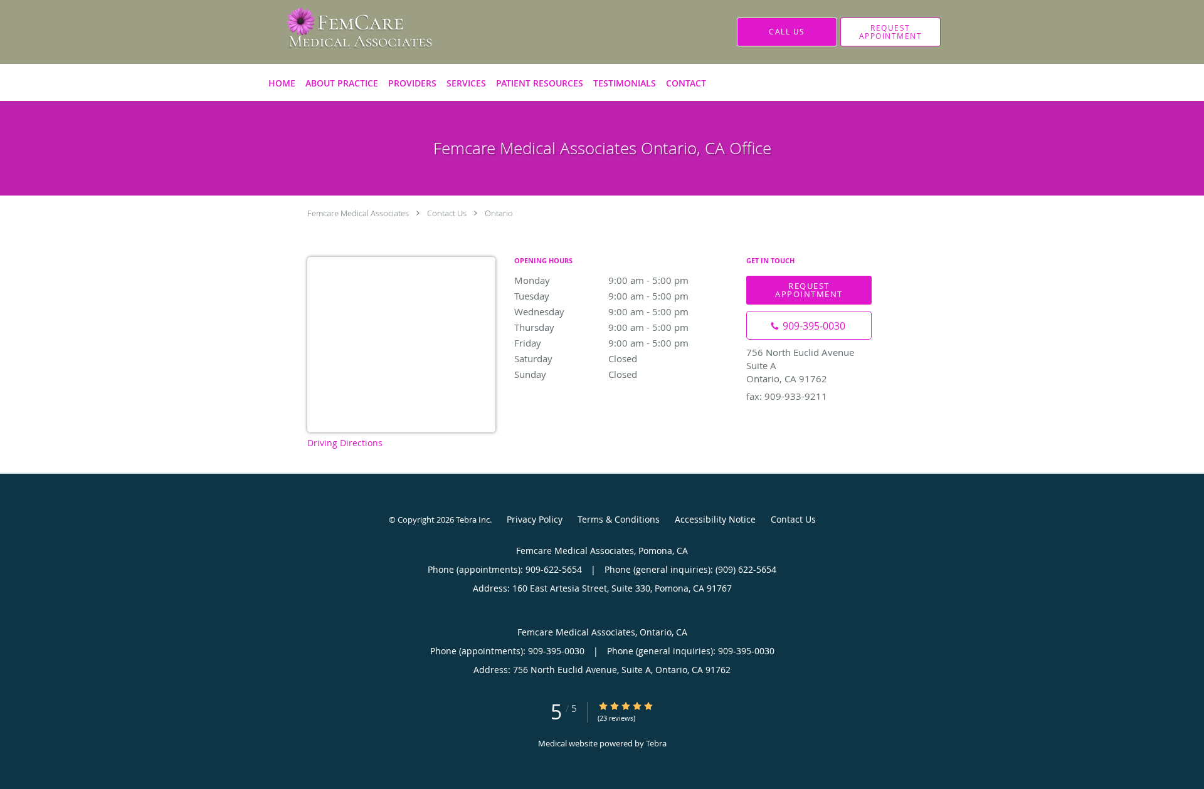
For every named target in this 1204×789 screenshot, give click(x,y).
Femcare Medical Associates (358, 213)
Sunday (575, 374)
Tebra (656, 743)
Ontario (499, 213)
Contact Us (447, 213)
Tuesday (601, 296)
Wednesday (601, 311)
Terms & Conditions (619, 519)
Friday (601, 343)
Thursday (601, 327)
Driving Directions (345, 443)
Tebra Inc (473, 519)
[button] (890, 32)
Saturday (575, 358)
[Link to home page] (341, 32)
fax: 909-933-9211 (786, 396)
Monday (601, 280)
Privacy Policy (534, 519)
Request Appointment (809, 290)
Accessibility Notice (715, 519)
